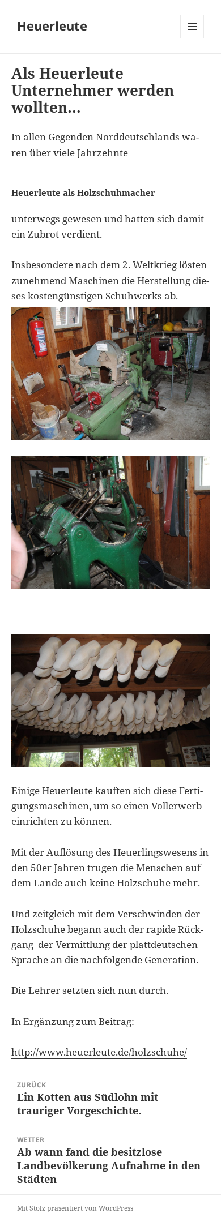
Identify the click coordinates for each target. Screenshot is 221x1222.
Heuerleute (52, 25)
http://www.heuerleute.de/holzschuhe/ (99, 1051)
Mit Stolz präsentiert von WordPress (75, 1208)
